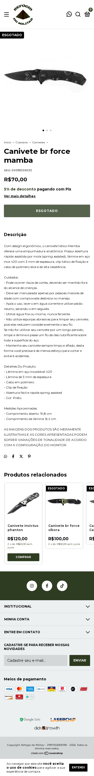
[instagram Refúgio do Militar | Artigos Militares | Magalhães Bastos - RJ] (32, 586)
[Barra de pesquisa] (78, 14)
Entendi (78, 767)
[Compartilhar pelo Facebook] (13, 456)
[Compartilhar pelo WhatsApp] (5, 456)
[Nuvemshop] (47, 753)
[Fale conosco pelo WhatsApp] (69, 14)
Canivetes (38, 142)
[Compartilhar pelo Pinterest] (29, 456)
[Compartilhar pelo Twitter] (21, 456)
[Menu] (7, 14)
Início (7, 142)
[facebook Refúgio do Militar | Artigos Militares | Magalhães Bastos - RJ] (47, 586)
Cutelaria (22, 142)
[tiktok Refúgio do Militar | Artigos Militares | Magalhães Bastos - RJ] (62, 586)
